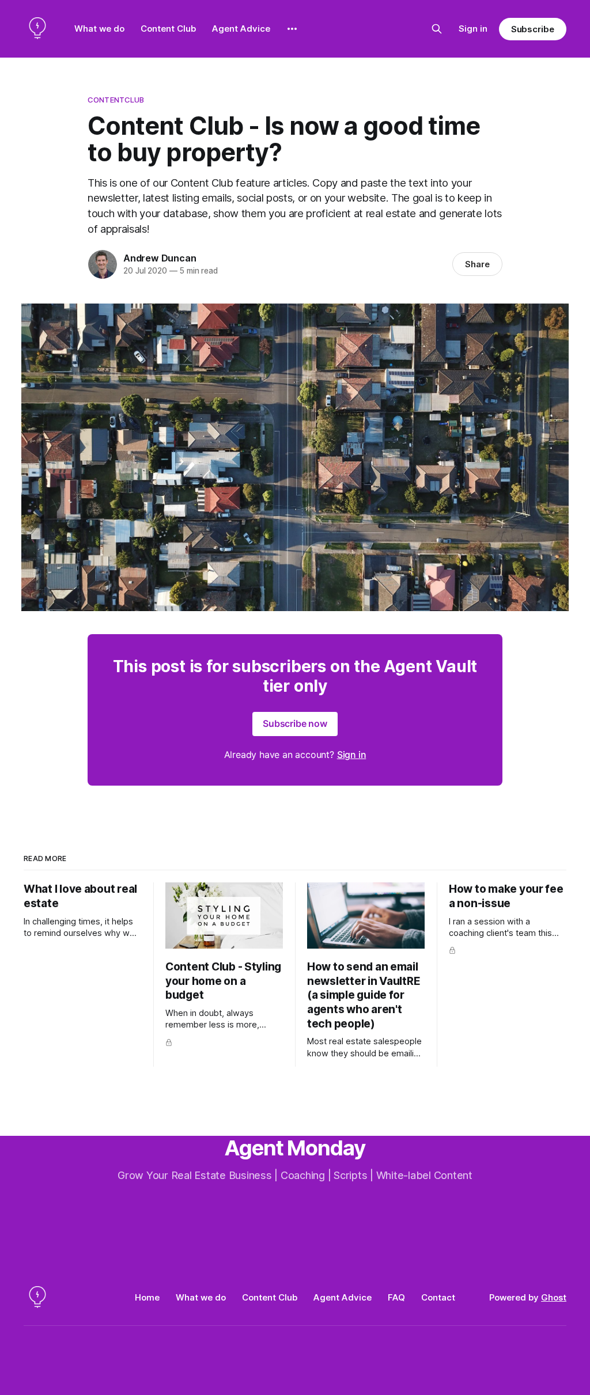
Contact (438, 1297)
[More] (292, 29)
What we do (99, 28)
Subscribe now (295, 723)
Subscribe (532, 29)
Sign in (473, 28)
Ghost (553, 1297)
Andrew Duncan (159, 258)
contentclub (116, 99)
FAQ (396, 1297)
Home (147, 1297)
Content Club (168, 28)
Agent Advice (241, 28)
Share (477, 264)
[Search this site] (437, 29)
